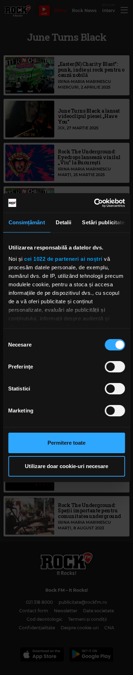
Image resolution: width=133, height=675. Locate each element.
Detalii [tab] (63, 222)
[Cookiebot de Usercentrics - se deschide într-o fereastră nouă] (95, 203)
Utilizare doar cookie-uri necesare (66, 466)
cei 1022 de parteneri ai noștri (63, 259)
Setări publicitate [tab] (103, 222)
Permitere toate (66, 443)
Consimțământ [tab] (26, 222)
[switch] (115, 366)
